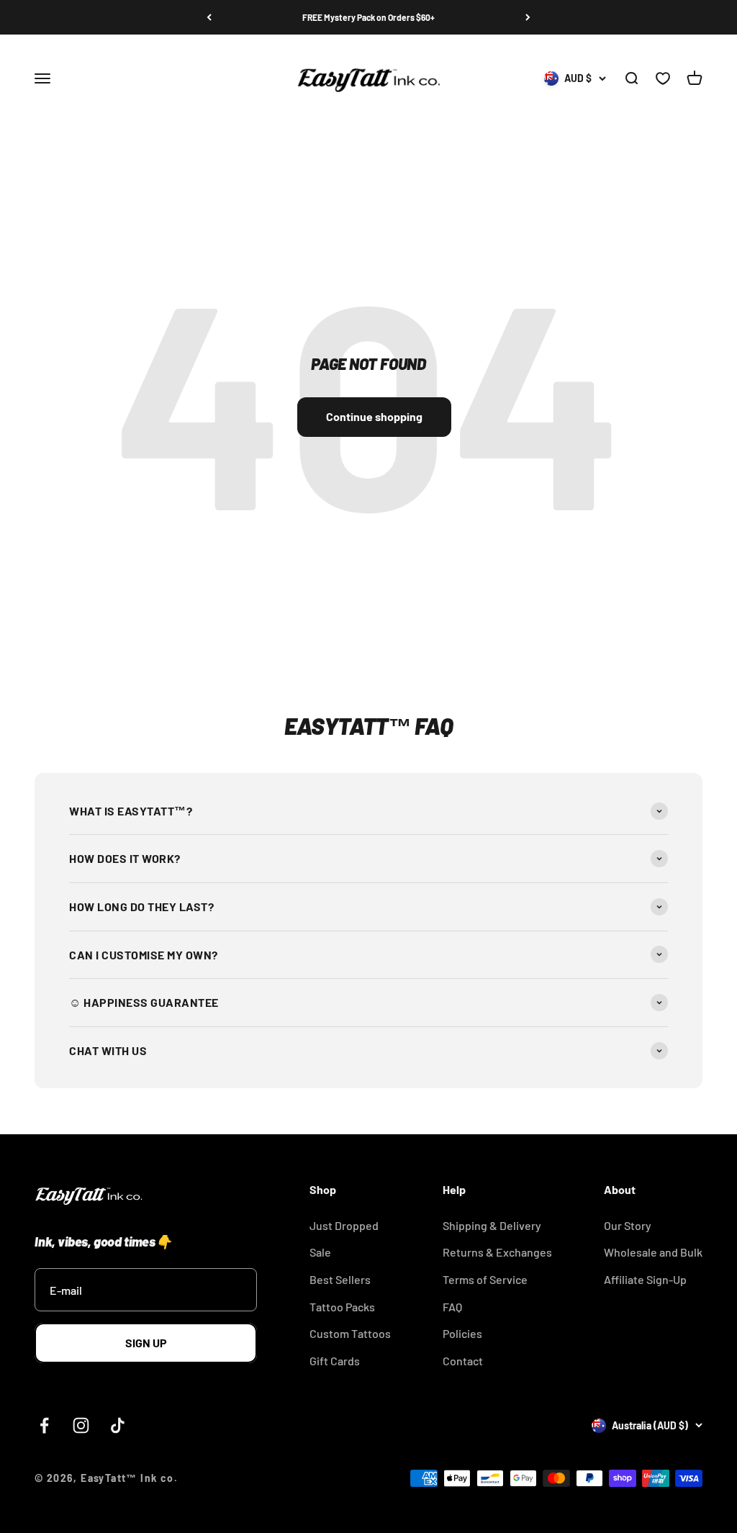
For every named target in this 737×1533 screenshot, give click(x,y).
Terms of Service (485, 1279)
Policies (462, 1333)
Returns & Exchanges (497, 1252)
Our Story (627, 1225)
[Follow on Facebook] (44, 1425)
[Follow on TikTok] (117, 1425)
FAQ (452, 1306)
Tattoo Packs (342, 1306)
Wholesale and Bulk (653, 1252)
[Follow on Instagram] (81, 1425)
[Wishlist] (662, 79)
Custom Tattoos (350, 1333)
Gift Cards (334, 1360)
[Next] (527, 17)
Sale (320, 1252)
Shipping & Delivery (492, 1225)
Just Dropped (344, 1225)
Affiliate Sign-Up (645, 1279)
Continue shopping (374, 416)
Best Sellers (340, 1279)
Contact (463, 1360)
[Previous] (209, 17)
